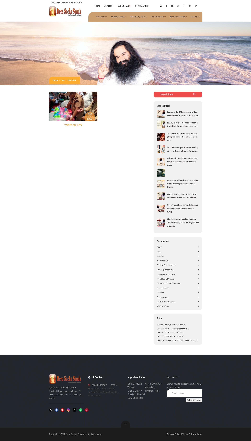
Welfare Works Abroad (166, 302)
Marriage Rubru (152, 391)
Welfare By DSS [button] (137, 17)
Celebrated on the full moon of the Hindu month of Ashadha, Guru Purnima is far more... (182, 162)
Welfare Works (163, 306)
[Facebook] (56, 410)
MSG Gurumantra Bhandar (186, 340)
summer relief (163, 325)
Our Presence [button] (157, 17)
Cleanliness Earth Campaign (168, 283)
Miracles (160, 256)
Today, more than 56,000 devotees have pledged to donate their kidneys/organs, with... (182, 137)
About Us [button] (100, 17)
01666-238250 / (99, 385)
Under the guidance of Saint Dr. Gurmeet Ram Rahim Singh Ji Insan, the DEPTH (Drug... (182, 208)
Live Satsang (123, 6)
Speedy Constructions (166, 265)
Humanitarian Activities (166, 274)
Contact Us (109, 6)
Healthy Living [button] (117, 17)
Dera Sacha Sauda (165, 332)
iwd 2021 (179, 332)
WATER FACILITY (73, 125)
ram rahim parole (177, 325)
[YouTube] (62, 410)
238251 (114, 385)
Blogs (159, 251)
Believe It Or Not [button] (177, 17)
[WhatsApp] (80, 410)
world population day (181, 328)
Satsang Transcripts (165, 270)
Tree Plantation (163, 261)
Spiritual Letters (141, 6)
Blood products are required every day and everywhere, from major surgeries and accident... (183, 222)
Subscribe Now (194, 400)
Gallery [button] (194, 17)
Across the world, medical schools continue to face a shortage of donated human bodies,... (183, 184)
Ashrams (160, 293)
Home (97, 6)
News (159, 247)
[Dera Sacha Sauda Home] (65, 11)
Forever (180, 336)
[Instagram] (68, 410)
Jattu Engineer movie (166, 336)
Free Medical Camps (165, 279)
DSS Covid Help (135, 398)
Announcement (163, 297)
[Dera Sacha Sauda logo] (65, 378)
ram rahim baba (164, 328)
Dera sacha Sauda (165, 340)
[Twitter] (50, 410)
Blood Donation (163, 288)
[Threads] (74, 410)
